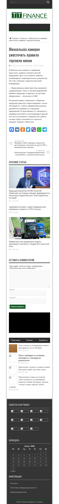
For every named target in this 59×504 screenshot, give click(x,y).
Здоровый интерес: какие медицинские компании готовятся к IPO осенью (27, 208)
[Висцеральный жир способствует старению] (25, 431)
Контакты (14, 483)
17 (13, 462)
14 (35, 458)
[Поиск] (48, 2)
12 (24, 458)
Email (12, 298)
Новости (23, 38)
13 (30, 458)
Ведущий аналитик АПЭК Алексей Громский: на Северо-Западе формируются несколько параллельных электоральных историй (29, 194)
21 (35, 462)
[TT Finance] (29, 17)
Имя (11, 290)
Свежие (29, 340)
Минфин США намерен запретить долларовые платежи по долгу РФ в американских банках (30, 144)
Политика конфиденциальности (23, 488)
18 (19, 462)
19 (24, 462)
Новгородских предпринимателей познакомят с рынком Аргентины (29, 153)
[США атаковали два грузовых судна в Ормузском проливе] (34, 423)
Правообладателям (18, 492)
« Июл (13, 471)
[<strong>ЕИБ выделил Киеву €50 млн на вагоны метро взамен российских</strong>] (25, 423)
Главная (15, 38)
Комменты (43, 340)
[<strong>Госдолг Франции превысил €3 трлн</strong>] (44, 414)
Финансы (21, 65)
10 (13, 458)
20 (30, 462)
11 (19, 458)
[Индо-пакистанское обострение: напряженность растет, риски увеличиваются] (44, 423)
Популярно (15, 340)
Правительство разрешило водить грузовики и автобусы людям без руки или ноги (29, 243)
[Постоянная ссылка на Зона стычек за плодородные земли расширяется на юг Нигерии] (13, 352)
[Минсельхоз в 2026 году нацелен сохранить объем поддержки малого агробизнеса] (15, 414)
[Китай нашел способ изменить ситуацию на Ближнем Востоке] (34, 431)
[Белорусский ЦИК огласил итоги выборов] (25, 414)
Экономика (28, 65)
